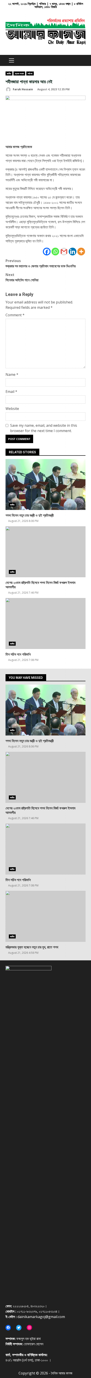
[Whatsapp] (55, 251)
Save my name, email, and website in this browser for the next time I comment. (43, 428)
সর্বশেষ (30, 73)
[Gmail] (64, 251)
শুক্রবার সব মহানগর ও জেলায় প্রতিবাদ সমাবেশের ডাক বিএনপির (41, 263)
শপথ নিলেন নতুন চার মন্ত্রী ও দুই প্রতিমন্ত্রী (45, 484)
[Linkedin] (72, 251)
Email (11, 391)
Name (12, 374)
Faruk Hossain (22, 89)
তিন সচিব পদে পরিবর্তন (45, 623)
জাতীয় (9, 73)
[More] (81, 251)
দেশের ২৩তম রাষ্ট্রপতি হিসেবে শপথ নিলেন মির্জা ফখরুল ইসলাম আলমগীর (45, 551)
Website (12, 408)
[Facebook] (47, 251)
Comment (15, 315)
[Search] (80, 60)
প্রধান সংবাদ (19, 73)
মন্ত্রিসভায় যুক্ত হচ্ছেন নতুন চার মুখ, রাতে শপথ (45, 916)
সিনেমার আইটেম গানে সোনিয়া (22, 277)
